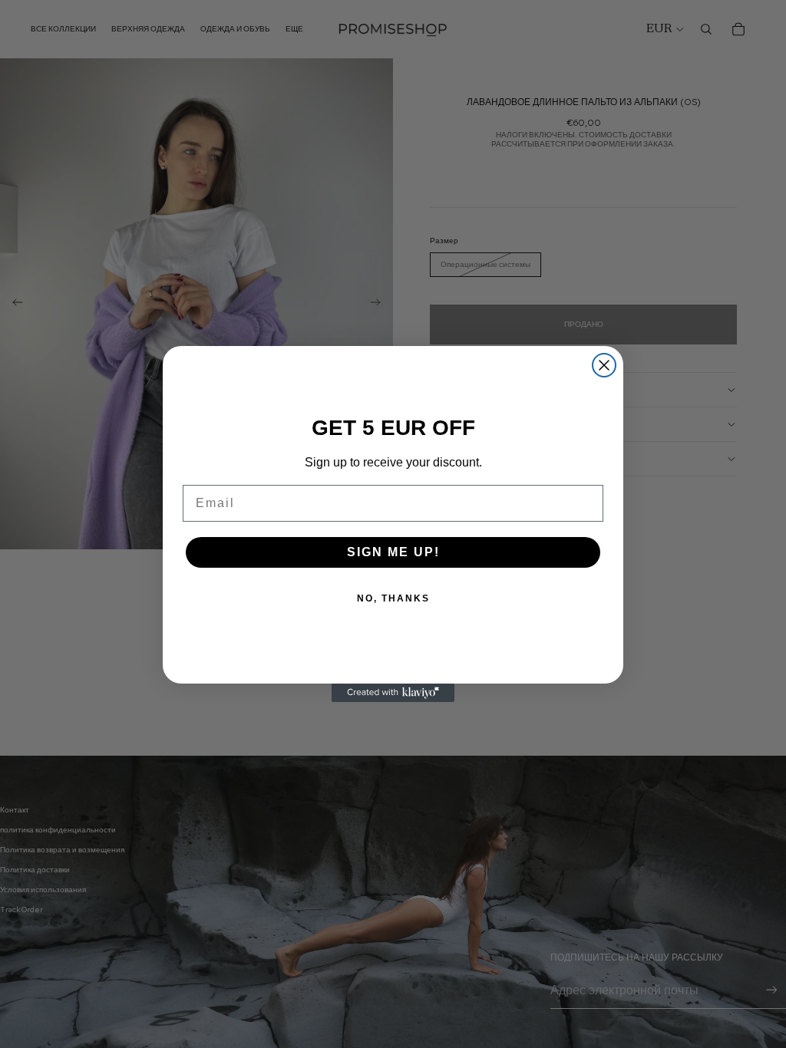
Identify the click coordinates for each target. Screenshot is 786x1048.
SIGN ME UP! (393, 552)
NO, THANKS (393, 598)
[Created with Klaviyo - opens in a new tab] (393, 693)
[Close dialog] (604, 365)
